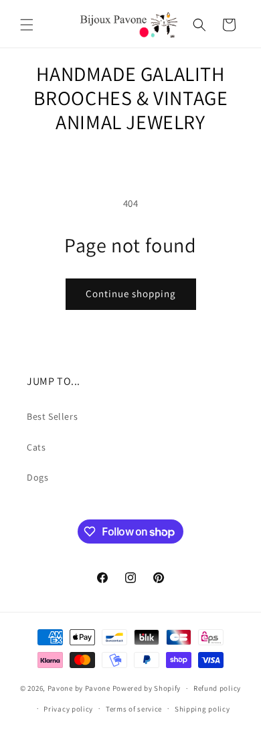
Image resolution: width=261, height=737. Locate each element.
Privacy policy (68, 709)
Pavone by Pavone (79, 688)
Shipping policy (202, 709)
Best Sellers (52, 416)
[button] (26, 24)
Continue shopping (131, 293)
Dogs (37, 477)
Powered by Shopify (146, 688)
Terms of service (134, 709)
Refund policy (217, 688)
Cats (36, 447)
